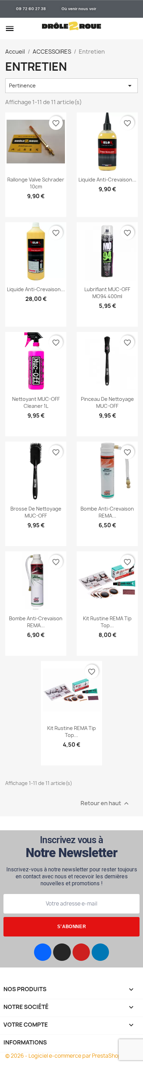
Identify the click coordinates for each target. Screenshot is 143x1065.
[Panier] (134, 29)
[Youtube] (81, 952)
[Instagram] (61, 952)
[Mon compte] (122, 28)
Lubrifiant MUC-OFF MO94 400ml (107, 293)
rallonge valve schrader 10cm (35, 183)
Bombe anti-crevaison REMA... (107, 512)
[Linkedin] (100, 952)
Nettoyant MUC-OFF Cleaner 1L (36, 402)
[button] (22, 29)
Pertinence (71, 85)
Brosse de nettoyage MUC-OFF (35, 512)
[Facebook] (42, 952)
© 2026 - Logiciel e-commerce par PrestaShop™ (65, 1055)
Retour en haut (106, 803)
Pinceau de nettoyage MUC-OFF (107, 402)
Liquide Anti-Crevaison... (107, 179)
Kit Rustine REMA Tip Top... (107, 622)
